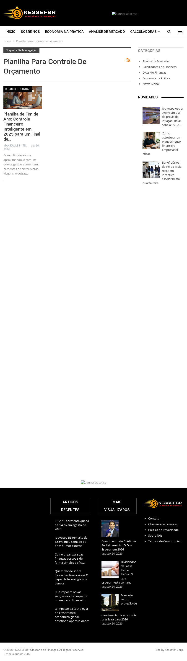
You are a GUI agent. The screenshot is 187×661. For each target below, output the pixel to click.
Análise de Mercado (107, 32)
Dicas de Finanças (17, 89)
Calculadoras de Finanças (160, 67)
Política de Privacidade (163, 530)
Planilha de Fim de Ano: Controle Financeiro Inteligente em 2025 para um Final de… (21, 126)
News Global (151, 84)
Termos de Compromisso (165, 541)
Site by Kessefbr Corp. (170, 650)
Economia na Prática (64, 32)
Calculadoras (143, 32)
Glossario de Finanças (162, 524)
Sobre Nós (30, 32)
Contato (153, 518)
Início (10, 32)
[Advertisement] (161, 260)
